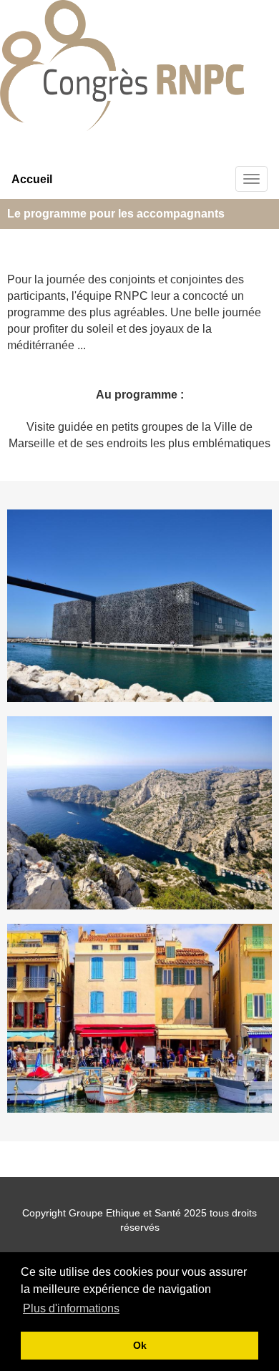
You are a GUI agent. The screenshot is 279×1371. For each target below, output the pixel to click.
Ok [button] (140, 1345)
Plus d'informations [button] (71, 1308)
